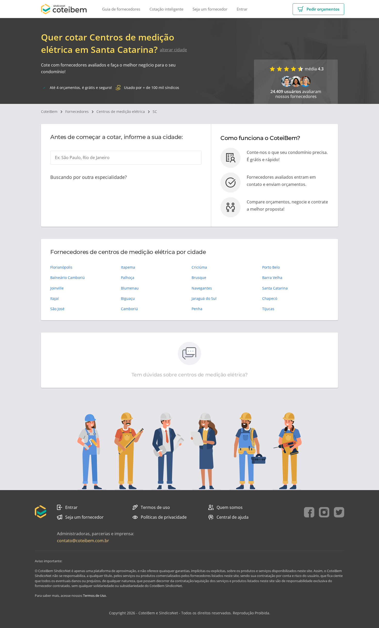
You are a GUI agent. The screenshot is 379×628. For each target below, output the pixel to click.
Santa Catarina (275, 288)
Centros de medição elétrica (120, 111)
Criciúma (199, 267)
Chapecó (269, 298)
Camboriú (129, 308)
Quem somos (230, 507)
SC (155, 111)
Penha (197, 308)
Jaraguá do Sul (204, 298)
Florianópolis (61, 267)
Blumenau (130, 288)
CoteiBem (49, 111)
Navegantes (202, 288)
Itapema (128, 267)
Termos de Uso (94, 595)
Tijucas (268, 308)
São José (57, 308)
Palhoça (127, 277)
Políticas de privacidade (164, 517)
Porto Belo (271, 267)
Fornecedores (77, 111)
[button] (318, 9)
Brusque (199, 277)
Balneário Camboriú (67, 277)
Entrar (71, 507)
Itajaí (54, 298)
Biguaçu (128, 298)
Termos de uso (155, 507)
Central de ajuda (233, 517)
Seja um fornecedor (84, 517)
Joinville (57, 288)
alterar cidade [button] (173, 50)
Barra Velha (272, 277)
